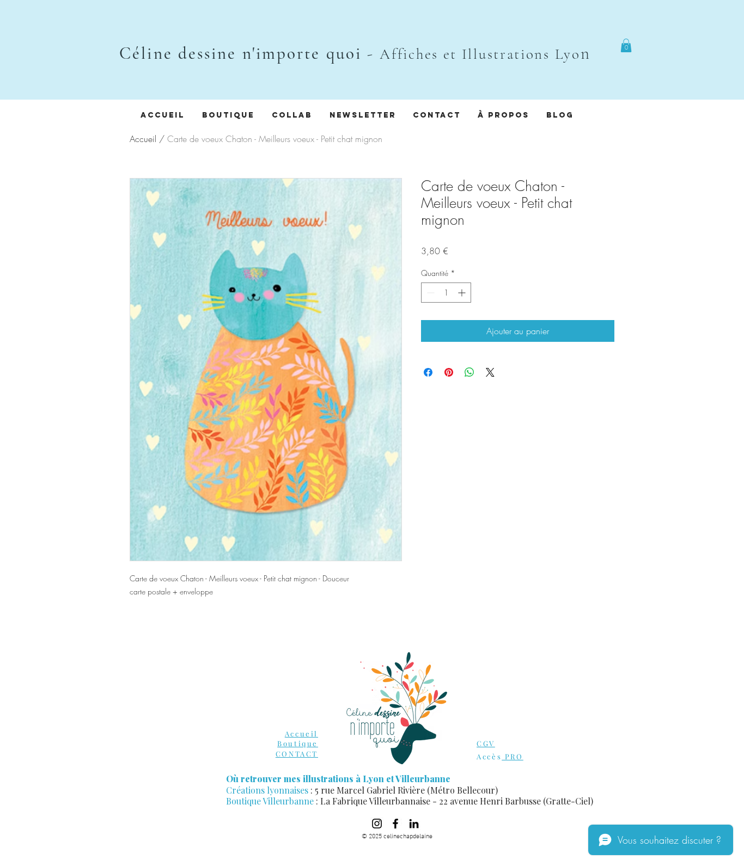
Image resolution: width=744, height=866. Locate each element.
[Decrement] (429, 292)
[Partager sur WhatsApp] (469, 372)
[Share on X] (490, 372)
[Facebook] (395, 823)
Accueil (143, 139)
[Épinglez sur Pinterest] (448, 372)
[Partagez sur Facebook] (428, 372)
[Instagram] (376, 823)
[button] (626, 45)
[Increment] (462, 292)
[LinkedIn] (413, 823)
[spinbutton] (446, 292)
